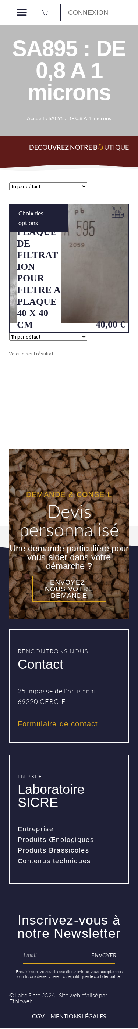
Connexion (88, 12)
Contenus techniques (54, 861)
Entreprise (36, 829)
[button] (21, 12)
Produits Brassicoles (53, 850)
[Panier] (45, 12)
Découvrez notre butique (79, 147)
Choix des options (30, 218)
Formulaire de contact (58, 724)
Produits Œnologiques (56, 839)
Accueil (35, 118)
